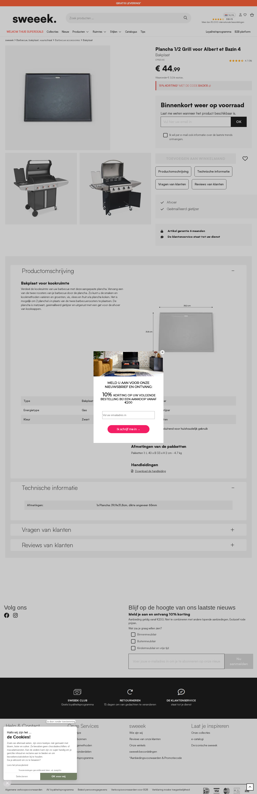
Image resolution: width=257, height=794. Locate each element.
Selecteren (22, 776)
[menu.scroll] (250, 787)
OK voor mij (59, 776)
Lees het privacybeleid (17, 765)
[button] (7, 783)
